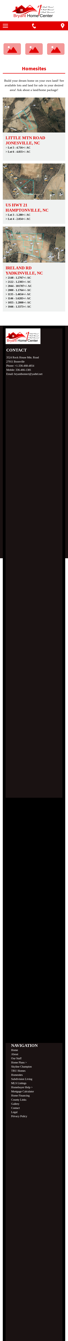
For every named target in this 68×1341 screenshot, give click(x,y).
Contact (15, 1108)
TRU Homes (18, 1070)
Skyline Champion (21, 1066)
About (14, 1054)
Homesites (17, 1074)
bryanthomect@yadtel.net (28, 374)
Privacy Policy (19, 1116)
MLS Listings (18, 1083)
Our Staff (16, 1058)
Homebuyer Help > (22, 1087)
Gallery (15, 1103)
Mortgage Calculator (22, 1091)
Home (14, 1050)
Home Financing (20, 1095)
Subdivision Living (21, 1079)
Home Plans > (19, 1062)
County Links (18, 1099)
